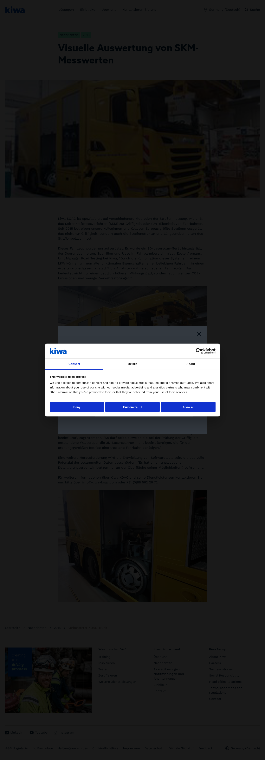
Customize (130, 407)
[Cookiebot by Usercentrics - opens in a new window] (199, 351)
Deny (76, 407)
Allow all (188, 407)
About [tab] (190, 364)
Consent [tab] (74, 364)
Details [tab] (132, 364)
